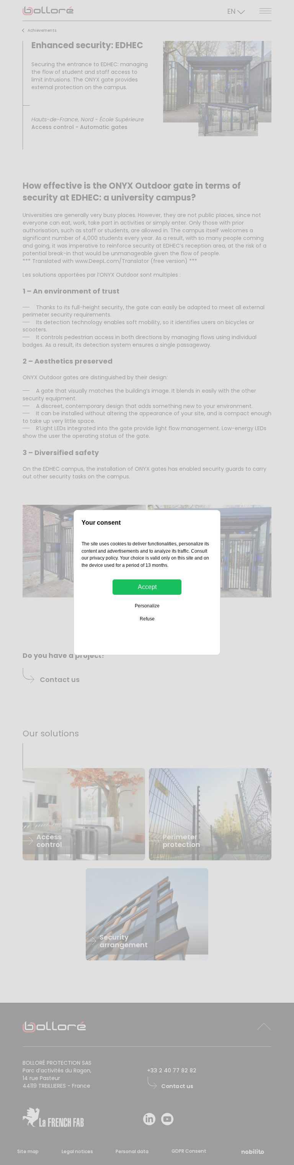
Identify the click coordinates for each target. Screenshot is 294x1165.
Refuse (147, 619)
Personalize (147, 606)
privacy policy (104, 558)
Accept (147, 587)
